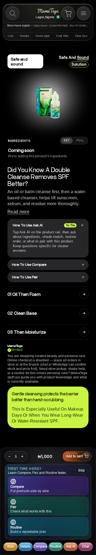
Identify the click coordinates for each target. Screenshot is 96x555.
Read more (18, 211)
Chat (85, 546)
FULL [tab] (80, 140)
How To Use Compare (29, 264)
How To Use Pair (25, 277)
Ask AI (70, 546)
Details (25, 546)
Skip (81, 470)
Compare (40, 546)
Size (10, 546)
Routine (55, 546)
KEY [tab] (67, 140)
